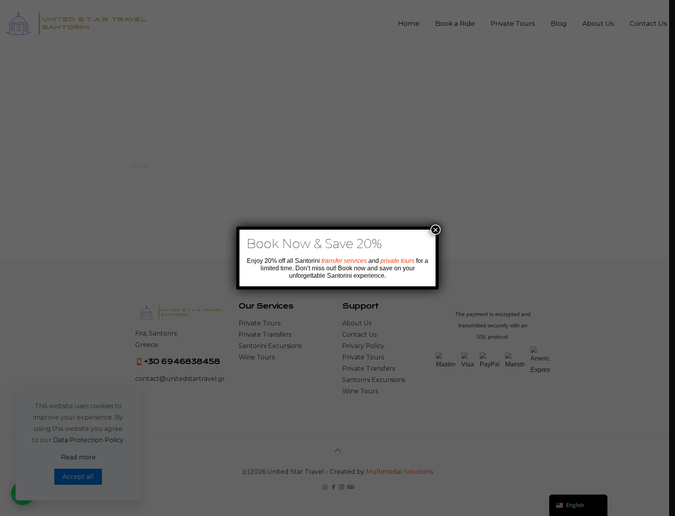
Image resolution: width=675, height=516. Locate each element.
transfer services (344, 260)
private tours (397, 260)
